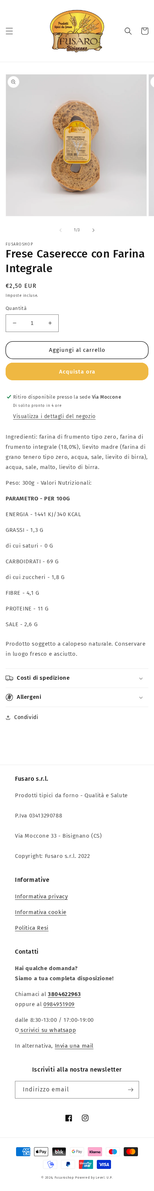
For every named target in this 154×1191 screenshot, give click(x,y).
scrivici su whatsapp (47, 1030)
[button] (9, 31)
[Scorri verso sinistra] (60, 230)
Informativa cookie (41, 912)
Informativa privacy (41, 896)
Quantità (16, 308)
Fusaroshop (64, 1177)
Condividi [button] (26, 717)
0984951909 (59, 1004)
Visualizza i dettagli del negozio (54, 416)
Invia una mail (74, 1045)
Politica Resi (32, 928)
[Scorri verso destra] (93, 230)
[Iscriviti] (130, 1090)
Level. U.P (104, 1177)
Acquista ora (77, 371)
